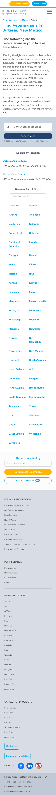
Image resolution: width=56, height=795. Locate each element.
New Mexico (23, 20)
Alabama (14, 205)
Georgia (13, 255)
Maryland (14, 301)
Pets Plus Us (9, 732)
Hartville (8, 626)
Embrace (8, 616)
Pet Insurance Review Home (16, 505)
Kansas (13, 283)
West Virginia (16, 434)
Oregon (33, 378)
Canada (7, 582)
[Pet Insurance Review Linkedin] (29, 766)
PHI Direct (8, 722)
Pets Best (8, 679)
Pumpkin (8, 645)
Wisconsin (35, 434)
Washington (36, 424)
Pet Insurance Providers (14, 525)
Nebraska (34, 329)
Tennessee (15, 406)
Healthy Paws (10, 630)
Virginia (13, 424)
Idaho (12, 264)
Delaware (34, 233)
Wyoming (14, 443)
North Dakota (16, 369)
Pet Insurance (10, 568)
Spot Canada (10, 713)
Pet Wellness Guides (13, 539)
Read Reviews (10, 515)
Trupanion (8, 655)
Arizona (13, 214)
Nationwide (9, 674)
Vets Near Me (9, 20)
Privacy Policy (10, 777)
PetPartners (9, 640)
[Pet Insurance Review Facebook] (21, 766)
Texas (32, 406)
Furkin (7, 717)
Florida (33, 242)
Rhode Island (36, 387)
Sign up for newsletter (17, 756)
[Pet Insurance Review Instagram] (38, 766)
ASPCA (7, 611)
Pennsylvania (16, 387)
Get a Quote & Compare (19, 3)
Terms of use (10, 782)
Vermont (34, 415)
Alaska (33, 205)
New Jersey (15, 351)
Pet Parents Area (11, 534)
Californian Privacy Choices (32, 777)
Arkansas (34, 214)
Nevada (13, 338)
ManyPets (8, 669)
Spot (6, 650)
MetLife (7, 665)
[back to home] (28, 12)
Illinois (33, 264)
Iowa (32, 273)
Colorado (34, 224)
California (14, 224)
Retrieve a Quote (39, 3)
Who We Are (10, 530)
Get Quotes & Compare (14, 510)
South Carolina (17, 397)
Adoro (7, 601)
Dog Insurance (10, 573)
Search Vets (28, 135)
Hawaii (33, 255)
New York (14, 360)
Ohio (31, 369)
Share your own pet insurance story (19, 544)
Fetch (6, 660)
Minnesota (35, 310)
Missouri (34, 319)
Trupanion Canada (12, 727)
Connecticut (15, 233)
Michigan (14, 310)
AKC (6, 606)
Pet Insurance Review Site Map (18, 786)
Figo (6, 621)
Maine (32, 292)
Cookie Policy (25, 782)
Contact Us (11, 746)
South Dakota (37, 397)
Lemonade (9, 635)
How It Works (10, 520)
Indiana (13, 273)
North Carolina (37, 360)
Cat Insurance (10, 578)
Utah (11, 415)
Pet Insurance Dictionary (14, 549)
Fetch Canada (10, 708)
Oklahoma (14, 378)
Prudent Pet (9, 684)
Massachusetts (37, 301)
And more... (9, 689)
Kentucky (34, 283)
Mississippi (15, 319)
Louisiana (14, 292)
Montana (14, 329)
